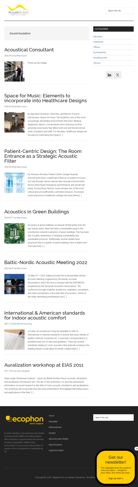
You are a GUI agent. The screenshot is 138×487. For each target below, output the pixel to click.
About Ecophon (55, 445)
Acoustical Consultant (29, 49)
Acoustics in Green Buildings (36, 211)
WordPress (91, 477)
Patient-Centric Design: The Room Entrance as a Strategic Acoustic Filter (43, 156)
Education (97, 36)
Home (51, 416)
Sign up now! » (116, 478)
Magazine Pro (58, 477)
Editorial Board (55, 427)
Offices (96, 47)
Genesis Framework (76, 477)
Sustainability (99, 52)
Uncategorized (100, 57)
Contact (52, 433)
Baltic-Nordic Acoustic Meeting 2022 (45, 262)
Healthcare (98, 42)
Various (96, 63)
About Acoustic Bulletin (58, 439)
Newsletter (53, 421)
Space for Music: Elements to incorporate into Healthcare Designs (45, 98)
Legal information (56, 450)
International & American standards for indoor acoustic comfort (44, 315)
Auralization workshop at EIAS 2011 (43, 365)
